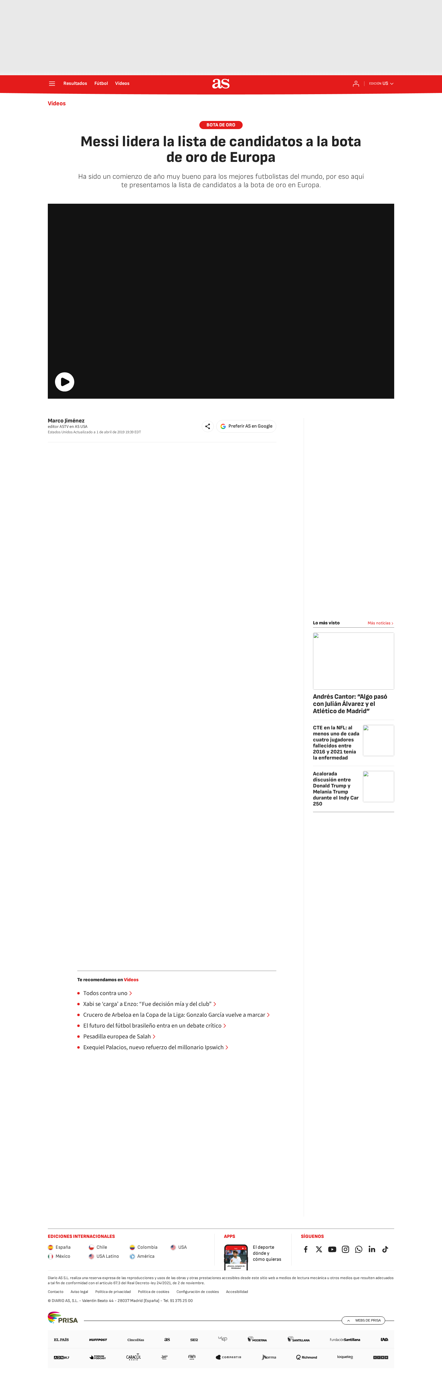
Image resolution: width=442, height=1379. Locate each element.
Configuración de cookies (197, 1291)
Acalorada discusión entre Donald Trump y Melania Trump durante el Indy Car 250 (336, 789)
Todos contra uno (105, 993)
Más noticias (379, 623)
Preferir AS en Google (250, 426)
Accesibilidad (237, 1291)
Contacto (55, 1291)
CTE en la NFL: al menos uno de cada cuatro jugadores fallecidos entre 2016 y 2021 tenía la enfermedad (336, 743)
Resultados (75, 83)
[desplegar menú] (52, 83)
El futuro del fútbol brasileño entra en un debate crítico (152, 1026)
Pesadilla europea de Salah (117, 1036)
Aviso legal (79, 1291)
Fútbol (101, 83)
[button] (208, 426)
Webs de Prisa (368, 1320)
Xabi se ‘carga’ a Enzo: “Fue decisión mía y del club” (147, 1004)
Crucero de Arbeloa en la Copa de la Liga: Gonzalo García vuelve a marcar (174, 1015)
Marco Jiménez (66, 420)
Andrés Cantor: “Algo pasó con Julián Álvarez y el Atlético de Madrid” (350, 704)
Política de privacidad (113, 1291)
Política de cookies (153, 1291)
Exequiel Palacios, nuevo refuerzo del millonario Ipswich (153, 1047)
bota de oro (221, 125)
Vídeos (122, 83)
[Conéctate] (356, 83)
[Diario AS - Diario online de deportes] (221, 83)
